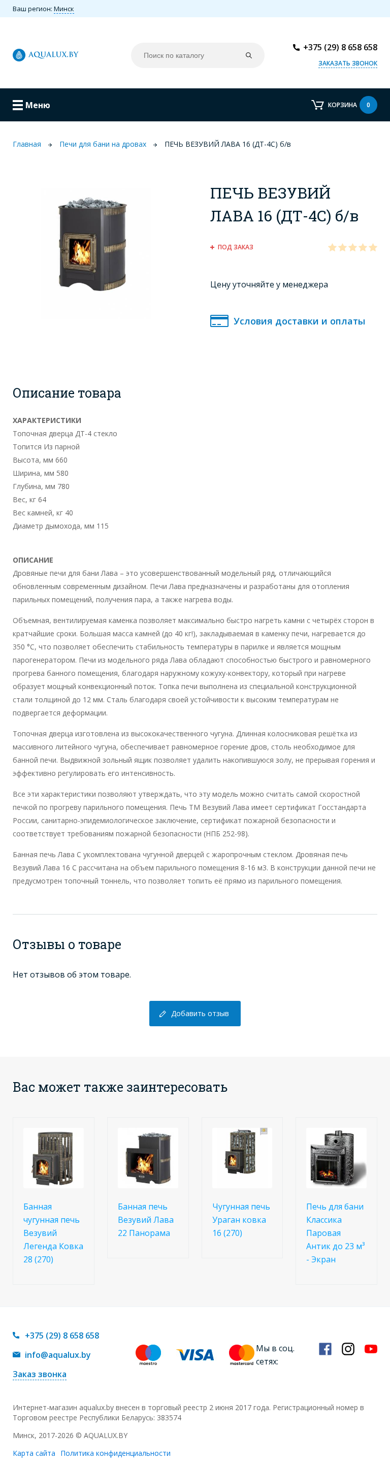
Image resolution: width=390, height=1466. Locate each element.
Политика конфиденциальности (115, 1453)
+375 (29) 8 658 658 (340, 47)
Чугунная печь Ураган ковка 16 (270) (241, 1220)
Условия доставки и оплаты (299, 321)
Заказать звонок (347, 63)
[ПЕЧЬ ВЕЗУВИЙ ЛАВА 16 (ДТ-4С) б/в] (96, 252)
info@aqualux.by (58, 1354)
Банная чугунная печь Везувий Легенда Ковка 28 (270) (53, 1233)
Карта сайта (34, 1453)
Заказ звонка (40, 1374)
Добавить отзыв (200, 1013)
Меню (37, 105)
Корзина (349, 105)
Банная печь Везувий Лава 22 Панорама (146, 1220)
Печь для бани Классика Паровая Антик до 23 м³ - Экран (335, 1233)
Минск (64, 8)
